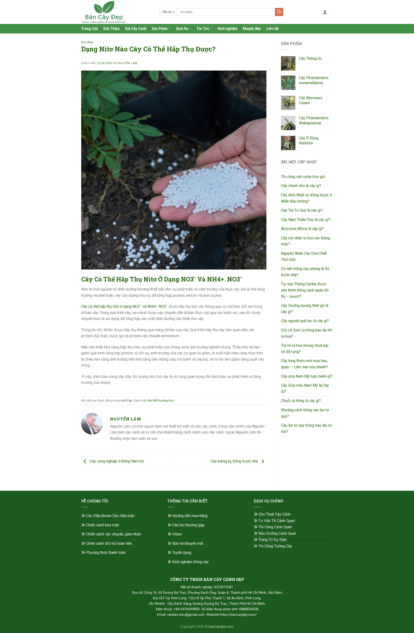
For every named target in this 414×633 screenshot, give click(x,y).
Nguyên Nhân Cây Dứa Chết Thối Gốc (304, 256)
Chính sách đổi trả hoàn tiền (109, 543)
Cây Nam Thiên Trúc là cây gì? (305, 219)
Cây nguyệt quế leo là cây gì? (305, 321)
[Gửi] (279, 12)
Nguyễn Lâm (127, 63)
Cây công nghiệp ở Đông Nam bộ (116, 461)
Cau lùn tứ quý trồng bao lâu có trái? (306, 428)
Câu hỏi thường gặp (188, 525)
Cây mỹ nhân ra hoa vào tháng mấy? (305, 241)
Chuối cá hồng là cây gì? (301, 400)
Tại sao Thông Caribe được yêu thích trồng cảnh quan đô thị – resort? (305, 290)
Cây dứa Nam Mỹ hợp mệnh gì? (307, 376)
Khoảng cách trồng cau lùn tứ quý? (305, 413)
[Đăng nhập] (324, 12)
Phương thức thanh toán (106, 552)
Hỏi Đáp (87, 42)
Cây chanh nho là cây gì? (301, 185)
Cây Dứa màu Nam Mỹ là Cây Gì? (305, 388)
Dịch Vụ (182, 28)
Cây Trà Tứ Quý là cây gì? (302, 210)
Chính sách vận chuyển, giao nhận (113, 534)
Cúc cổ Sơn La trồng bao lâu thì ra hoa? (306, 333)
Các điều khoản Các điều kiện (110, 515)
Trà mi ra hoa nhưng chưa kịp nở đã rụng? (304, 348)
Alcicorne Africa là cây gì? (302, 228)
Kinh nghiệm (227, 28)
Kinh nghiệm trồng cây (190, 562)
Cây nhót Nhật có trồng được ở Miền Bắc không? (306, 198)
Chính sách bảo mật (102, 525)
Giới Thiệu (111, 28)
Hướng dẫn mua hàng (189, 515)
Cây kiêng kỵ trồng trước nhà (235, 461)
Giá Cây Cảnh (135, 28)
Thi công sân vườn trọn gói (303, 176)
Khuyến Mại (252, 28)
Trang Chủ (89, 28)
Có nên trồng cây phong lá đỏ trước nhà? (305, 271)
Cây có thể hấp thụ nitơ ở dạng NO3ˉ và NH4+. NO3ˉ (124, 306)
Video (177, 534)
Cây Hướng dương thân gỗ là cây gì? (304, 308)
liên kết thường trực (161, 400)
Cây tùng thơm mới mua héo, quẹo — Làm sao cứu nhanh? (304, 363)
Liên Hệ (272, 28)
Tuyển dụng (181, 552)
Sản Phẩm (159, 28)
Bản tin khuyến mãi (187, 543)
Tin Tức (202, 28)
